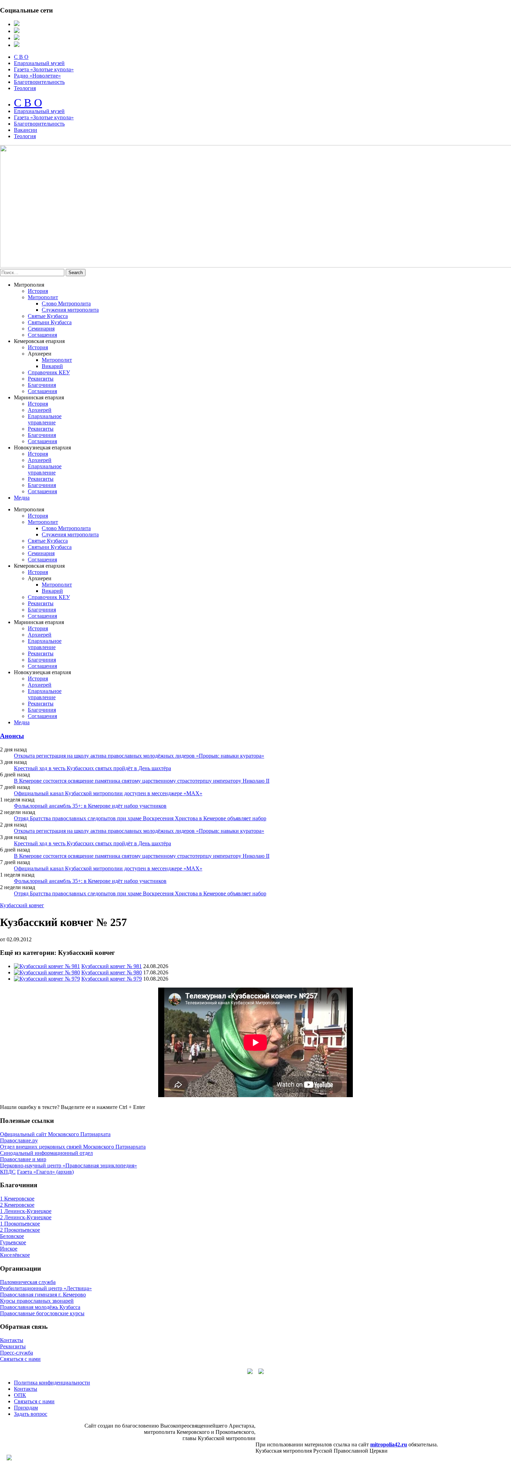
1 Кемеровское (17, 1198)
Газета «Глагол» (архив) (45, 1172)
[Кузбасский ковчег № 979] (47, 979)
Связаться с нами (20, 1359)
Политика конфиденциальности (52, 1383)
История (38, 291)
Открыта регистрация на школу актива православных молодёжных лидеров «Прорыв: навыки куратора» (139, 756)
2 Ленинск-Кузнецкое (25, 1217)
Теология (25, 88)
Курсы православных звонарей (37, 1301)
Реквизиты (41, 379)
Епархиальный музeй (39, 111)
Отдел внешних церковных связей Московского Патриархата (73, 1147)
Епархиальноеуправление (45, 419)
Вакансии (25, 130)
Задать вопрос (30, 1414)
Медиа (22, 498)
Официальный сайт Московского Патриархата (55, 1134)
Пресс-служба (16, 1353)
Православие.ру (19, 1140)
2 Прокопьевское (20, 1230)
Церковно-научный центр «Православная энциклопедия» (68, 1165)
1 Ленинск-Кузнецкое (25, 1211)
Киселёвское (15, 1255)
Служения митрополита (70, 310)
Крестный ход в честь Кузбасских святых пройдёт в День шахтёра (92, 768)
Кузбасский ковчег (22, 905)
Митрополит (43, 297)
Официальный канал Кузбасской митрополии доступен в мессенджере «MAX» (108, 793)
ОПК (20, 1395)
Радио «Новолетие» (37, 76)
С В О (21, 57)
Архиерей (39, 410)
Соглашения (42, 335)
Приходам (26, 1408)
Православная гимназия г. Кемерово (43, 1295)
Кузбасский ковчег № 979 (111, 979)
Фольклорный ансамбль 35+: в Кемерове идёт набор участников (90, 806)
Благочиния (42, 385)
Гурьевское (13, 1242)
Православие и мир (23, 1159)
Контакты (11, 1340)
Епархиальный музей (39, 63)
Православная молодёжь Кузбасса (40, 1307)
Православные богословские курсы (42, 1313)
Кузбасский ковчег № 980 (111, 972)
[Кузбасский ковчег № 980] (47, 972)
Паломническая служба (28, 1282)
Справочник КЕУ (49, 372)
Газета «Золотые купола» (44, 69)
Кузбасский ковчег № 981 (111, 966)
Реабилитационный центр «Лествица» (46, 1288)
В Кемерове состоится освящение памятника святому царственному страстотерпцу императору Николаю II (141, 781)
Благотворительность (39, 82)
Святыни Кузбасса (50, 322)
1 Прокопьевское (20, 1224)
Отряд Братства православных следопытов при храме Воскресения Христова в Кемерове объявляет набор (140, 818)
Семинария (41, 329)
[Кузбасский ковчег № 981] (47, 966)
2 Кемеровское (17, 1205)
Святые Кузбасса (48, 316)
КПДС (8, 1172)
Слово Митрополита (66, 303)
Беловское (12, 1236)
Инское (8, 1249)
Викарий (52, 366)
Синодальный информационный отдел (46, 1153)
